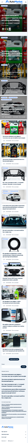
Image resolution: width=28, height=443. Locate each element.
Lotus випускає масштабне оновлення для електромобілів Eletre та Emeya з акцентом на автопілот (14, 391)
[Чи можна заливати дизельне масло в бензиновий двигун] (14, 18)
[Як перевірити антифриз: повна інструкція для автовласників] (14, 293)
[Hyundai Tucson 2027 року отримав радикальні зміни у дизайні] (14, 269)
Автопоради (4, 5)
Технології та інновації (6, 99)
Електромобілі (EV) (13, 97)
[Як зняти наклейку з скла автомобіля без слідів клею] (14, 222)
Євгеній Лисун (5, 414)
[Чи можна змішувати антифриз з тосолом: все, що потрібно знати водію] (14, 49)
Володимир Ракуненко (6, 410)
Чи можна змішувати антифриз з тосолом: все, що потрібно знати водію (14, 375)
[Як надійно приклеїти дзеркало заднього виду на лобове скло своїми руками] (14, 316)
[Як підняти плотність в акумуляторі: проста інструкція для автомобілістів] (14, 340)
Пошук (3, 364)
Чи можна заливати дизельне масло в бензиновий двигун (13, 380)
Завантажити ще (14, 359)
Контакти (4, 440)
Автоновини (4, 97)
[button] (2, 2)
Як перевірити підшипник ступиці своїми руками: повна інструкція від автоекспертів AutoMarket (14, 411)
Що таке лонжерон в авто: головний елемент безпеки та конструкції (13, 385)
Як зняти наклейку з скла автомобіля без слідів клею (13, 397)
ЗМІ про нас (10, 440)
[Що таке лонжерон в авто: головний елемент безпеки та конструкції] (14, 87)
